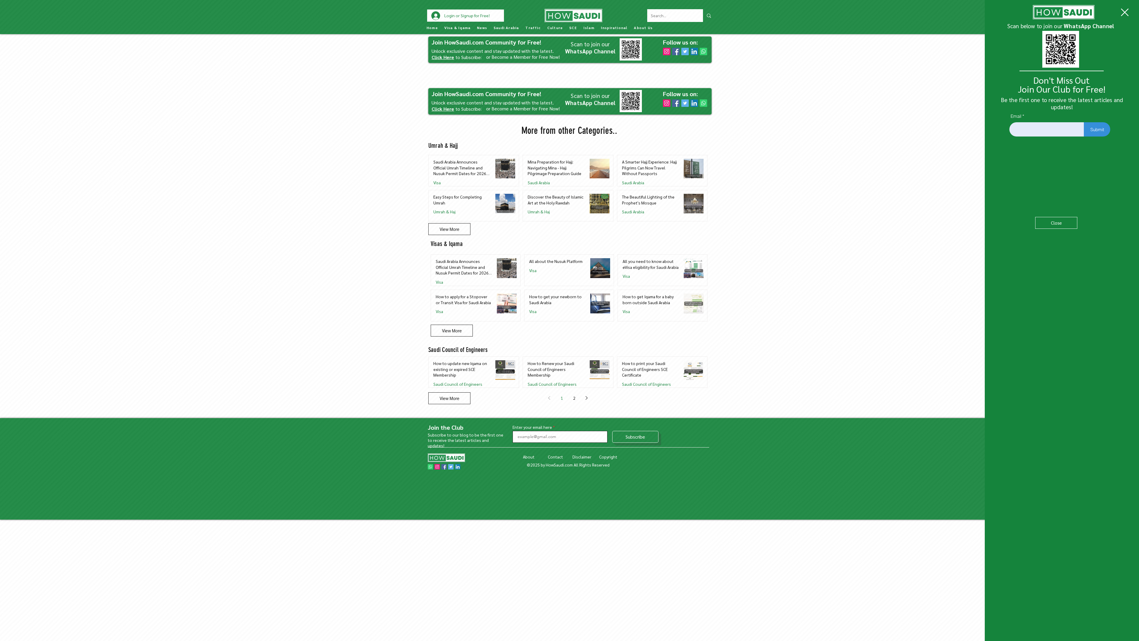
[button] (1125, 12)
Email (1016, 116)
